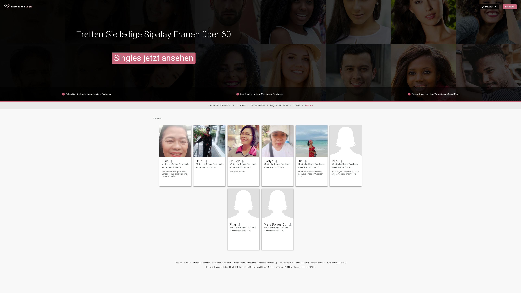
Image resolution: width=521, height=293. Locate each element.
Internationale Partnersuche (221, 105)
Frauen (243, 105)
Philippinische (258, 105)
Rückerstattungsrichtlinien (245, 263)
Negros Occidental (279, 105)
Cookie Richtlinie (286, 263)
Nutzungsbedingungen (221, 263)
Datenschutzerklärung (267, 263)
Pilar (335, 161)
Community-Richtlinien (337, 263)
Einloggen (509, 6)
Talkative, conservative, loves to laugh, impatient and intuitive (345, 173)
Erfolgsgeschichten (201, 263)
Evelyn (268, 161)
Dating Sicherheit (302, 263)
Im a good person (237, 172)
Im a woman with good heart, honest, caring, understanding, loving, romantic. (174, 174)
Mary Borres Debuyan (275, 224)
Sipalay (296, 105)
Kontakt (187, 263)
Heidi (199, 161)
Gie (300, 161)
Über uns (178, 263)
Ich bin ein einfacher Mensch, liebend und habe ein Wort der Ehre (310, 174)
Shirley (235, 161)
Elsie (165, 161)
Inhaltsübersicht (318, 263)
